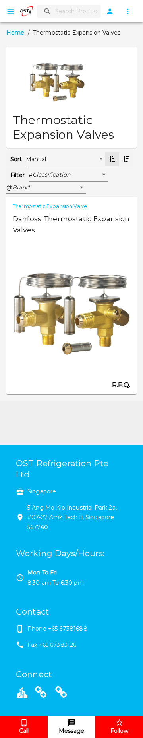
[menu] (10, 11)
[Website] (40, 693)
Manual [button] (36, 159)
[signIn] (110, 11)
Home (15, 32)
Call (24, 730)
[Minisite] (61, 693)
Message (71, 730)
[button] (70, 175)
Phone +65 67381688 (57, 628)
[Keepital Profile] (22, 692)
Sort (16, 159)
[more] (128, 11)
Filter (17, 175)
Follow (119, 730)
